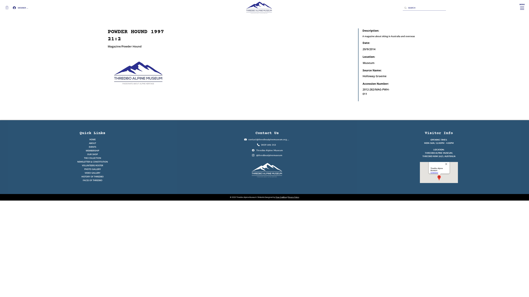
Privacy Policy (293, 197)
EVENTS (92, 146)
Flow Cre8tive (281, 197)
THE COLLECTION (92, 158)
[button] (7, 7)
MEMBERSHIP (92, 150)
